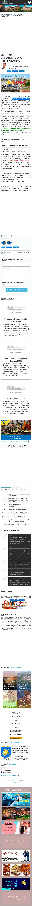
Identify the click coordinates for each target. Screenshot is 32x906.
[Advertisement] (16, 35)
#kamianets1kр (6, 772)
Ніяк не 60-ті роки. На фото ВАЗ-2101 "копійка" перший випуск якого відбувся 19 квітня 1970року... (19, 581)
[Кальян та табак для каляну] (16, 884)
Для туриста (16, 731)
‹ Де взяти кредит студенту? (5, 253)
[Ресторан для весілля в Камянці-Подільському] (16, 827)
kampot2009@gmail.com (20, 752)
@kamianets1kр (6, 770)
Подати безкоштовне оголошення (16, 437)
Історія (16, 727)
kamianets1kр (6, 767)
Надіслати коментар (16, 290)
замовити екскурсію (6, 629)
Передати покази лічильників (14, 441)
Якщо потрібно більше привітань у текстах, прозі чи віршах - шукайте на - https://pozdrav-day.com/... (19, 563)
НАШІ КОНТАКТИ (11, 776)
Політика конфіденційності (11, 756)
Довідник (16, 724)
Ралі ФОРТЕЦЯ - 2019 (20, 98)
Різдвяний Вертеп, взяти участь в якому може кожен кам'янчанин (17, 513)
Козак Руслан (5, 15)
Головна (16, 713)
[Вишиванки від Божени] (16, 856)
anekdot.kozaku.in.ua (14, 596)
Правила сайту (24, 756)
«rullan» (16, 782)
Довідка (16, 489)
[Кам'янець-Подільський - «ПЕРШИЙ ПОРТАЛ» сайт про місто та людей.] (7, 2)
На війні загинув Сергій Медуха (17, 509)
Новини (16, 717)
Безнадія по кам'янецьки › (24, 252)
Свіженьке (6, 489)
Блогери (19, 14)
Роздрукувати (5, 236)
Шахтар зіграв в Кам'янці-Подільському (15, 505)
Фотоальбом (16, 734)
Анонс (16, 720)
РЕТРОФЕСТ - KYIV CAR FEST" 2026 (18, 524)
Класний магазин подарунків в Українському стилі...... (17, 572)
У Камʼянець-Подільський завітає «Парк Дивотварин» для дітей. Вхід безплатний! (18, 500)
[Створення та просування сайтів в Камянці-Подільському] (16, 799)
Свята (24, 489)
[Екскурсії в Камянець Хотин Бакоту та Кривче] (16, 813)
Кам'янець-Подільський (8, 624)
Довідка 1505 (16, 738)
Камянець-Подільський (8, 14)
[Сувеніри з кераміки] (16, 870)
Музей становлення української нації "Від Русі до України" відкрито (18, 520)
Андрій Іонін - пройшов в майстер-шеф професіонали (19, 494)
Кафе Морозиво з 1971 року (16, 517)
